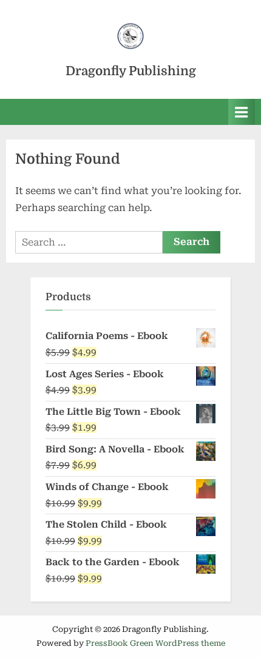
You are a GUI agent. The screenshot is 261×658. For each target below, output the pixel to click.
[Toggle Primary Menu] (241, 112)
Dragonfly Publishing (131, 71)
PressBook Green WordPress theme (155, 643)
